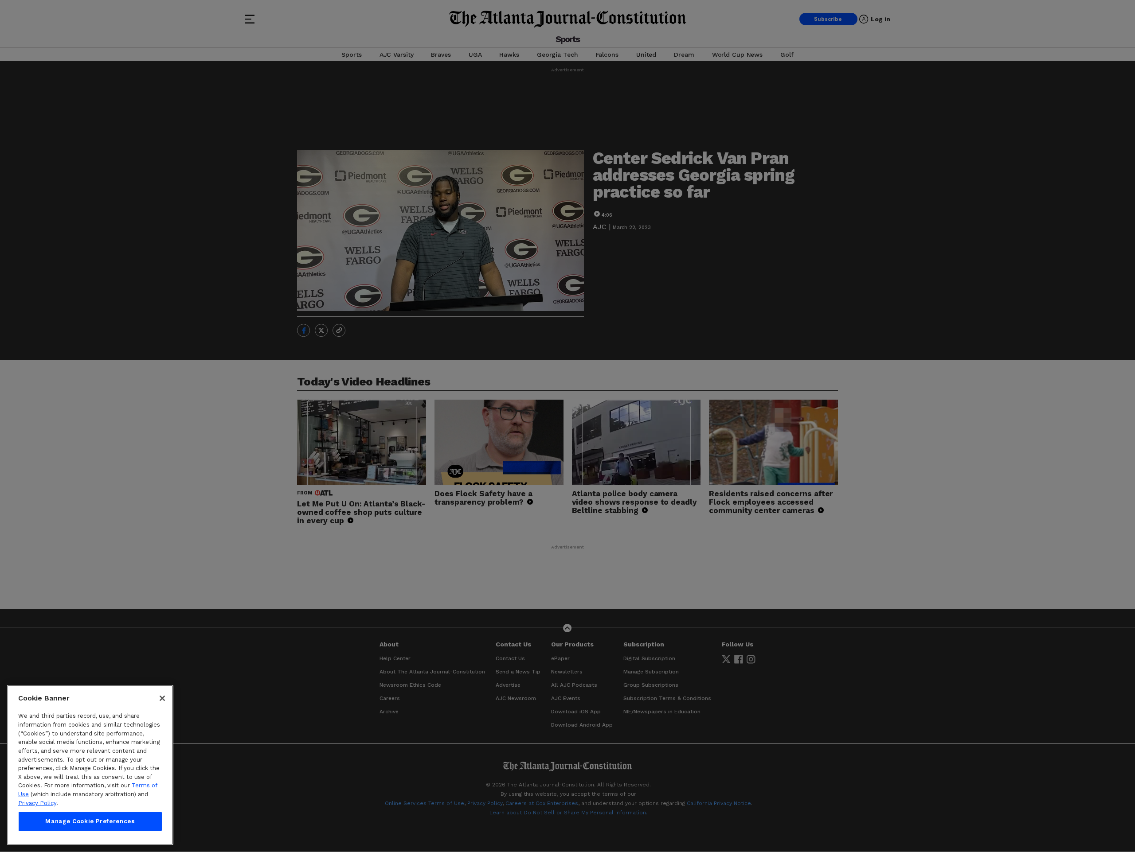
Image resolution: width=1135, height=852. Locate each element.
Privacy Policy (37, 803)
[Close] (162, 698)
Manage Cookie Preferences (90, 821)
